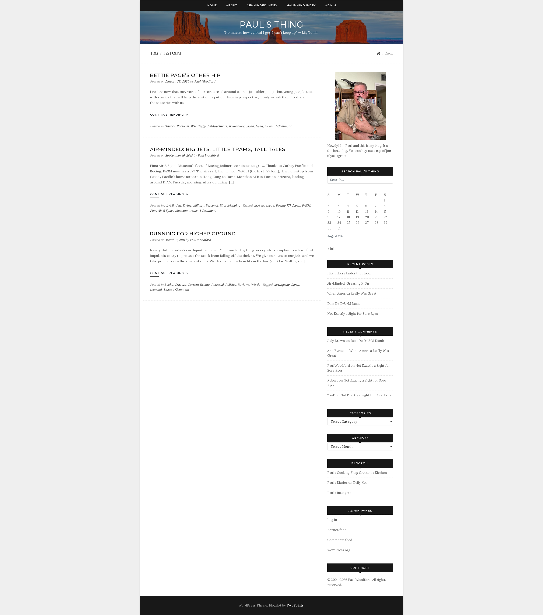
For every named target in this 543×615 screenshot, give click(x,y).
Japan (250, 126)
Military (198, 205)
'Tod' (331, 395)
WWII (269, 126)
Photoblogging (230, 205)
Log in (332, 520)
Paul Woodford (204, 81)
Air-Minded (172, 205)
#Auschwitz (218, 126)
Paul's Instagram (340, 493)
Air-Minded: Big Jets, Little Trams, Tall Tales (217, 149)
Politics (230, 285)
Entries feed (336, 530)
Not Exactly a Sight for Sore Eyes (352, 314)
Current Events (199, 285)
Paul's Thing (271, 24)
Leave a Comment (176, 289)
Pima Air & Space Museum (169, 210)
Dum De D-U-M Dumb (344, 304)
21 (376, 217)
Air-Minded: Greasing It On (348, 283)
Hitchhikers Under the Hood (349, 273)
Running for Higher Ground (193, 234)
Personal (182, 126)
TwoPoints (295, 605)
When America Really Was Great (351, 293)
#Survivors (236, 126)
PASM (306, 205)
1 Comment (283, 126)
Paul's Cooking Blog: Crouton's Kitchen (357, 473)
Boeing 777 (283, 205)
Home (212, 5)
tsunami (156, 289)
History (169, 126)
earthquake (281, 285)
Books (168, 285)
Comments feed (339, 540)
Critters (180, 285)
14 (376, 212)
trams (193, 210)
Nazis (259, 126)
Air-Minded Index (262, 5)
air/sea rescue (263, 205)
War (193, 126)
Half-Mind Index (301, 5)
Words (255, 285)
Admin (330, 5)
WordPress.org (338, 550)
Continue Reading (167, 114)
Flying (187, 205)
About (232, 5)
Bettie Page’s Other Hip (185, 75)
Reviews (243, 285)
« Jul (330, 249)
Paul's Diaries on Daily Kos (347, 483)
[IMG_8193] (360, 105)
